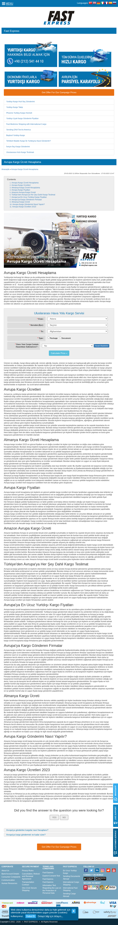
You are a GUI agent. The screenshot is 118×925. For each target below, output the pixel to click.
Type (41, 338)
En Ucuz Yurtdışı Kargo (70, 872)
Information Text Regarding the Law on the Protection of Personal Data (52, 889)
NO (64, 817)
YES (54, 817)
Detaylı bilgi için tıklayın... (50, 916)
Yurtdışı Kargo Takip (14, 107)
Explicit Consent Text (51, 876)
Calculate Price (58, 353)
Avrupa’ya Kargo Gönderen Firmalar (27, 200)
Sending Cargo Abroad (69, 895)
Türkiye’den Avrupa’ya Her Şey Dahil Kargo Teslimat (34, 195)
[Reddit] (108, 870)
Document (66, 338)
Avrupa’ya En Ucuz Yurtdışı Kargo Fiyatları (29, 197)
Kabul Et (30, 916)
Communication (8, 880)
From (40, 319)
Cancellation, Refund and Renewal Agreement (31, 876)
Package (54, 338)
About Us (5, 871)
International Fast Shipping (70, 889)
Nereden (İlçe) (37, 325)
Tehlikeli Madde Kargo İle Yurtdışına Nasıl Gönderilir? (28, 141)
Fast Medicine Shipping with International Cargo (26, 124)
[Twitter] (91, 870)
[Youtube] (114, 870)
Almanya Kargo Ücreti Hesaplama (26, 188)
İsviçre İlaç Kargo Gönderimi (18, 147)
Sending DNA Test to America (18, 130)
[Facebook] (86, 870)
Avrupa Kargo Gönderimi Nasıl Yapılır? (28, 204)
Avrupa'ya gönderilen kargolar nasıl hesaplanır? (27, 830)
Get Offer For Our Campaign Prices (59, 92)
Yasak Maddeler (101, 346)
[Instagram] (103, 870)
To (42, 331)
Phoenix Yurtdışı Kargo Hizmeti (19, 113)
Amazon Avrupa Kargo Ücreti (24, 192)
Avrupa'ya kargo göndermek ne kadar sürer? (25, 835)
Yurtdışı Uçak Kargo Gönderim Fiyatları (22, 118)
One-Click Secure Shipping (29, 889)
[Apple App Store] (100, 878)
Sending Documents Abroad (71, 877)
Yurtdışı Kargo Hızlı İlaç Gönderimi (20, 102)
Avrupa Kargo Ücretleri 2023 (24, 207)
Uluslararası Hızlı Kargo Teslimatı (20, 152)
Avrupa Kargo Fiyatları (21, 190)
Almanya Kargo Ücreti (21, 202)
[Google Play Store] (88, 878)
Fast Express (48, 873)
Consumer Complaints (11, 877)
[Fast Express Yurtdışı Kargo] (59, 17)
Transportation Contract (28, 883)
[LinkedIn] (97, 870)
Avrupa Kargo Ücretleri (21, 185)
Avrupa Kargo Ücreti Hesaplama (24, 169)
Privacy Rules (27, 871)
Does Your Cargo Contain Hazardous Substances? (27, 345)
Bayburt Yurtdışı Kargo (15, 135)
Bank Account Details (10, 874)
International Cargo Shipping (71, 883)
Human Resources (9, 883)
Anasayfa (5, 169)
